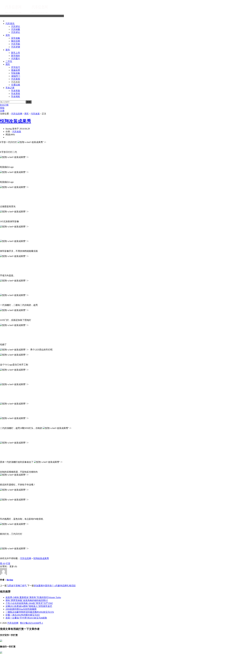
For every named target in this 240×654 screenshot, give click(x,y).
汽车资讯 (10, 23)
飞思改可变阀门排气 (17, 585)
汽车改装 (15, 82)
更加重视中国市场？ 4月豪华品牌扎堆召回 (55, 585)
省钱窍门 (15, 76)
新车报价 (15, 55)
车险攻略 (15, 73)
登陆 (2, 108)
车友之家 (10, 88)
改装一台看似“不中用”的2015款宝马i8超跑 (26, 618)
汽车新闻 (15, 79)
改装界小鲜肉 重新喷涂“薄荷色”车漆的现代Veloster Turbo (33, 597)
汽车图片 (15, 58)
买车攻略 (15, 38)
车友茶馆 (15, 93)
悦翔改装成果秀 (15, 121)
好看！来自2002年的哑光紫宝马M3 (23, 615)
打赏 (8, 563)
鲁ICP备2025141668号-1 (31, 623)
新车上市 (15, 53)
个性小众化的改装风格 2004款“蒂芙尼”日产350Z (29, 603)
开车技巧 (15, 67)
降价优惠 (15, 41)
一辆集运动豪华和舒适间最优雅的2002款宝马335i (30, 612)
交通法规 (15, 85)
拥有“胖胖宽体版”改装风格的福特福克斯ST (27, 600)
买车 (8, 35)
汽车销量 (15, 29)
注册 (2, 111)
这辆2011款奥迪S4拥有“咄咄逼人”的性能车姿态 (29, 606)
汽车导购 (15, 44)
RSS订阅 (4, 105)
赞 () (2, 563)
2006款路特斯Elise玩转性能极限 (21, 609)
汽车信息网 (58, 16)
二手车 (9, 61)
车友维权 (15, 96)
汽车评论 (15, 26)
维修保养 (15, 70)
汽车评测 (15, 47)
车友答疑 (15, 90)
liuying (10, 580)
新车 (8, 50)
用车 (8, 64)
